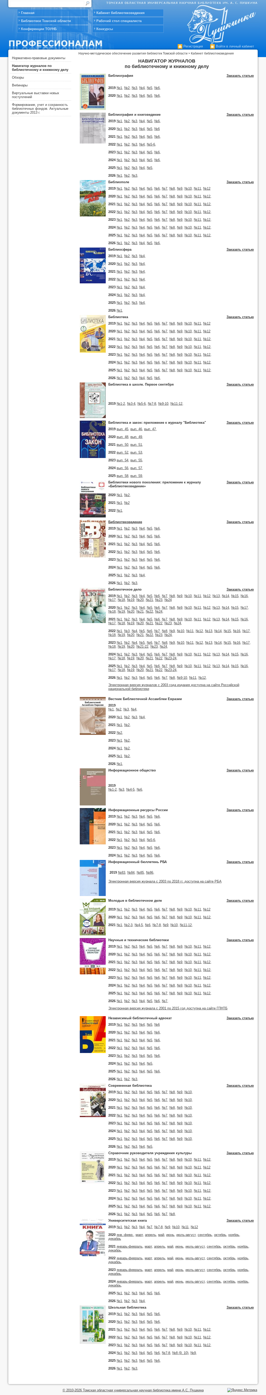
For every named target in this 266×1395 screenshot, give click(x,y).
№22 (149, 611)
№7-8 (152, 404)
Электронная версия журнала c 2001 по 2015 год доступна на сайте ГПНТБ (168, 1008)
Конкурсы (104, 29)
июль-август (186, 1235)
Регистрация (192, 46)
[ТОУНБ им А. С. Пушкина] (220, 22)
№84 (131, 872)
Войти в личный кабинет (234, 46)
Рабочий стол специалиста (119, 21)
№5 (149, 88)
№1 (119, 88)
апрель (150, 1235)
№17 (112, 600)
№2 (127, 88)
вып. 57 (136, 468)
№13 (216, 596)
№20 (140, 600)
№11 (197, 188)
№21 (149, 600)
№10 (188, 188)
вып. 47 (150, 429)
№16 (244, 596)
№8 (172, 188)
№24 (168, 600)
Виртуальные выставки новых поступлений (35, 95)
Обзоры (18, 77)
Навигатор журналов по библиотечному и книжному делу (40, 68)
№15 (234, 596)
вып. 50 (122, 445)
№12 (206, 188)
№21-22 (142, 646)
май (161, 1235)
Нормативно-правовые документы (38, 58)
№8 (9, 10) (180, 1353)
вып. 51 (136, 445)
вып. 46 (136, 429)
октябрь (220, 1235)
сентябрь (205, 1235)
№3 (134, 88)
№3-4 (131, 404)
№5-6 (151, 144)
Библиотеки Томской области (46, 21)
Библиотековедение (125, 522)
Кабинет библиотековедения (120, 13)
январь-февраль (130, 1246)
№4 (142, 88)
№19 (130, 600)
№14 (225, 596)
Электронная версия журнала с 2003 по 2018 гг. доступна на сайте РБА (165, 881)
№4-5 (130, 789)
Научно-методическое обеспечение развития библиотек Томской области (133, 53)
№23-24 (170, 658)
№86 (149, 872)
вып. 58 (122, 476)
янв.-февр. (125, 1235)
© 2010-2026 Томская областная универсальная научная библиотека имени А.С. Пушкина (133, 1390)
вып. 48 (122, 437)
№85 (140, 872)
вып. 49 (136, 437)
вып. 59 (136, 476)
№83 (121, 872)
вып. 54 (122, 460)
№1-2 (121, 404)
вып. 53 (136, 452)
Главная (28, 13)
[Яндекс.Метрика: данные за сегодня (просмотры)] (242, 1390)
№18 (121, 600)
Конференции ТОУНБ (39, 29)
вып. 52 (122, 452)
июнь (170, 1235)
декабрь (114, 1239)
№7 (164, 188)
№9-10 (163, 404)
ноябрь (233, 1235)
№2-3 (128, 925)
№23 (158, 600)
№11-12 (176, 404)
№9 (179, 188)
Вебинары (20, 85)
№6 (157, 88)
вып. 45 (122, 429)
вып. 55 (136, 460)
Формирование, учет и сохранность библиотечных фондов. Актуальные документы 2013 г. (40, 108)
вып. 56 (122, 468)
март (139, 1235)
